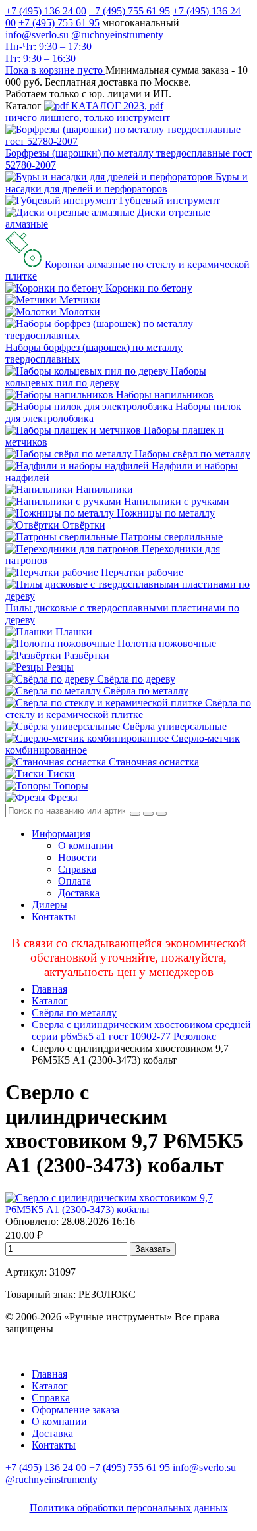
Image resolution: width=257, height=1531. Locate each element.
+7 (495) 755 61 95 (129, 10)
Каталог (50, 1000)
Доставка (79, 892)
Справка (77, 869)
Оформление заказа (75, 1409)
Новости (77, 857)
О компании (85, 845)
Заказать (153, 1249)
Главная (49, 989)
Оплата (74, 881)
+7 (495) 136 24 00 (45, 10)
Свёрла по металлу (74, 1012)
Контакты (54, 916)
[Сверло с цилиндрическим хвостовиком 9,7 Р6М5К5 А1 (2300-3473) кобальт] (128, 1209)
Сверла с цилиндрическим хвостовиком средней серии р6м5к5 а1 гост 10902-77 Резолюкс (141, 1030)
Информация (61, 833)
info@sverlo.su (37, 34)
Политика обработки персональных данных (129, 1507)
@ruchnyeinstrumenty (117, 34)
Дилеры (49, 904)
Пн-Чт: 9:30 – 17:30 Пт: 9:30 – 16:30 (48, 52)
